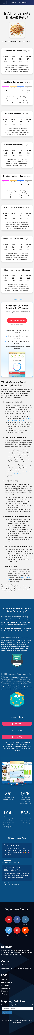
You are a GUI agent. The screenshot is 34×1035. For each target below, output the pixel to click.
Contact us (7, 965)
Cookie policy (5, 988)
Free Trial (24, 2)
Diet (13, 3)
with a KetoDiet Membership (16, 744)
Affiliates (4, 994)
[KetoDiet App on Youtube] (17, 930)
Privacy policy (5, 985)
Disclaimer (4, 991)
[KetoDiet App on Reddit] (25, 930)
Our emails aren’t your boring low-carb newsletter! (17, 1005)
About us (4, 979)
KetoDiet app (19, 300)
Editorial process (6, 982)
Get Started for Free (16, 320)
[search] (29, 2)
